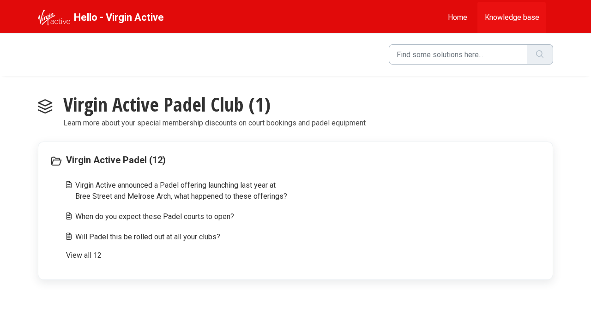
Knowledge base (512, 17)
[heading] (170, 161)
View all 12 (84, 255)
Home (457, 17)
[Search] (540, 54)
